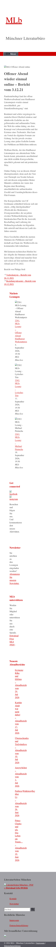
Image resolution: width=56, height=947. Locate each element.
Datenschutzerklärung (19, 925)
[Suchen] (32, 909)
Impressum (14, 920)
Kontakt (13, 898)
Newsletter (14, 903)
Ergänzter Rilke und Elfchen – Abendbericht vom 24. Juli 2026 (21, 684)
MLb (14, 19)
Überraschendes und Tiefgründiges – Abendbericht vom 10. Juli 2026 (22, 750)
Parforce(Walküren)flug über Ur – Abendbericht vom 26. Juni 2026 (25, 803)
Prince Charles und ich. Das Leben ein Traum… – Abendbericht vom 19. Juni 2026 (21, 840)
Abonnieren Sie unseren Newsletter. (15, 579)
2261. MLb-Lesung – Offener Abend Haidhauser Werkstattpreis (21, 331)
